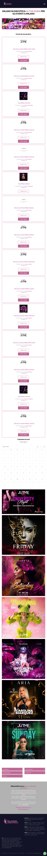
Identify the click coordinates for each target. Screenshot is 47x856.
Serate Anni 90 (42, 829)
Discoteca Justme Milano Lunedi (24, 289)
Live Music (27, 829)
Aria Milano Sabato (24, 184)
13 (23, 466)
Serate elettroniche (36, 830)
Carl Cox (7, 839)
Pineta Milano (29, 159)
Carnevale (36, 818)
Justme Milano (28, 51)
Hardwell (7, 841)
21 (29, 473)
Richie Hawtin (17, 844)
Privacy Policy (37, 853)
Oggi (41, 446)
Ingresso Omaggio (35, 826)
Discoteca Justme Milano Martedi (24, 315)
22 (35, 473)
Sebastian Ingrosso (5, 845)
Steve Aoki (21, 845)
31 (29, 454)
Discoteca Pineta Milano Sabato (24, 208)
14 (29, 466)
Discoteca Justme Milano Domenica (24, 262)
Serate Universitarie (28, 830)
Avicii (11, 838)
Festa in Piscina (34, 833)
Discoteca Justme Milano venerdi (24, 130)
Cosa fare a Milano (29, 769)
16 (42, 466)
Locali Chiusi (37, 824)
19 (17, 473)
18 (11, 473)
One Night (29, 826)
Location (39, 823)
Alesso (8, 838)
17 (5, 473)
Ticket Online (23, 60)
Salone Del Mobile (27, 820)
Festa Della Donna (27, 819)
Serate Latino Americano (40, 828)
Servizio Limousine (33, 834)
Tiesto (16, 846)
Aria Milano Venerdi (24, 103)
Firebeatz (3, 841)
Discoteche (33, 822)
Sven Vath (4, 846)
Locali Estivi (35, 823)
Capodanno (31, 818)
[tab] (12, 769)
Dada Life (12, 839)
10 (5, 466)
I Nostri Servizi (28, 772)
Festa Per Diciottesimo (40, 832)
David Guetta (4, 840)
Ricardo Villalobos (10, 844)
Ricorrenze (5, 776)
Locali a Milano (6, 769)
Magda (5, 842)
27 (5, 454)
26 (17, 479)
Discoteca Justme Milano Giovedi (24, 76)
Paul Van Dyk (4, 844)
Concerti (31, 829)
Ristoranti (38, 822)
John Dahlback (12, 841)
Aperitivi (29, 822)
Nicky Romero (18, 842)
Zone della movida (6, 772)
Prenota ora (23, 56)
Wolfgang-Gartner (8, 847)
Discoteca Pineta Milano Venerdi (24, 157)
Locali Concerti (31, 824)
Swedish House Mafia (11, 846)
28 (11, 454)
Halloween (34, 819)
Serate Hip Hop (32, 828)
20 (23, 473)
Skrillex (11, 845)
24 (5, 479)
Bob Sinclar (4, 839)
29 (17, 454)
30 (23, 454)
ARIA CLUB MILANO (29, 105)
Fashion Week (39, 819)
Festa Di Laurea (28, 833)
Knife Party (18, 841)
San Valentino (41, 818)
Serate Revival (36, 829)
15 (35, 466)
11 (11, 466)
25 (11, 479)
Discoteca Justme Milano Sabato (24, 235)
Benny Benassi (18, 838)
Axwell (13, 838)
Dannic (20, 839)
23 (42, 473)
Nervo (14, 842)
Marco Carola (9, 842)
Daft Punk (16, 839)
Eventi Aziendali (41, 833)
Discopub (30, 823)
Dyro (18, 840)
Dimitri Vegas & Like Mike (12, 840)
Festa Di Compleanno (32, 832)
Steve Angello (15, 845)
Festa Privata (26, 834)
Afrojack (4, 838)
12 (17, 466)
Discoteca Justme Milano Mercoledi (24, 49)
